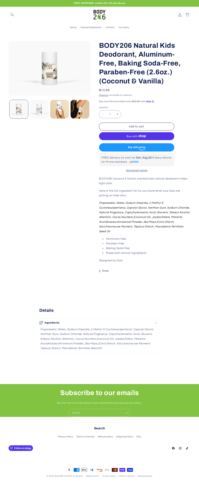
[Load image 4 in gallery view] (80, 109)
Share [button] (105, 271)
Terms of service (127, 476)
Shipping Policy (124, 436)
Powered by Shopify (73, 476)
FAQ (139, 436)
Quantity (103, 107)
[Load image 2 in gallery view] (39, 109)
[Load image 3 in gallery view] (59, 109)
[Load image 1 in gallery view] (18, 109)
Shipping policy (145, 476)
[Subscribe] (126, 413)
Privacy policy (109, 476)
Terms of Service (85, 436)
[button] (12, 14)
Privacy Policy (65, 436)
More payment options (136, 170)
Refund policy (105, 436)
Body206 (59, 476)
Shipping (103, 95)
